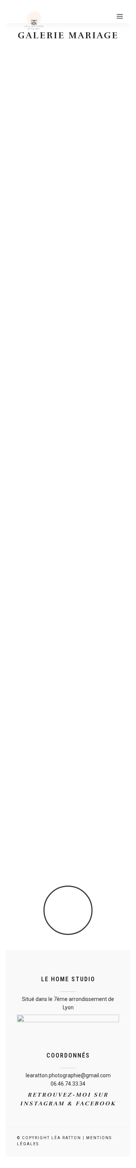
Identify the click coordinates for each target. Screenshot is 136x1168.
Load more (68, 911)
